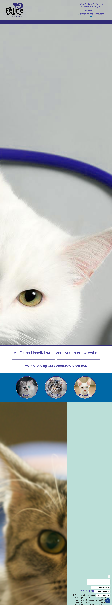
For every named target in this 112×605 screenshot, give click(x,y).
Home (22, 22)
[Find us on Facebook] (91, 16)
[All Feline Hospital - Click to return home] (14, 9)
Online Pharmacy (43, 22)
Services (54, 22)
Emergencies (77, 22)
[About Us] (27, 387)
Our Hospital (30, 22)
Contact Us (88, 22)
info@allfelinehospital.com (92, 14)
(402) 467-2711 (91, 10)
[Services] (56, 387)
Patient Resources (64, 22)
